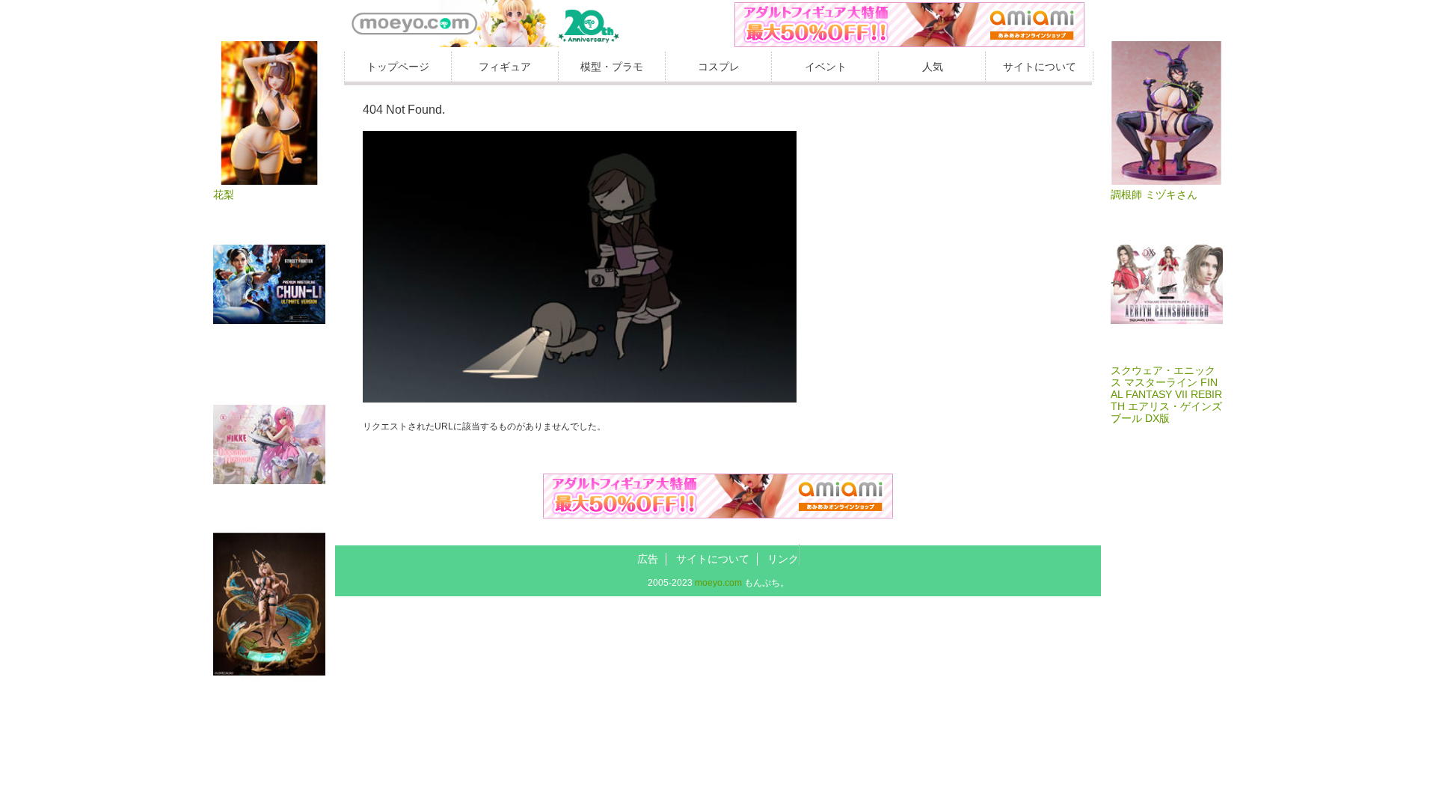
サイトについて (1039, 67)
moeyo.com (718, 583)
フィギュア (505, 67)
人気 (932, 67)
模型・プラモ (611, 67)
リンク (783, 559)
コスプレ (719, 67)
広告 (647, 559)
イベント (826, 67)
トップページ (397, 67)
